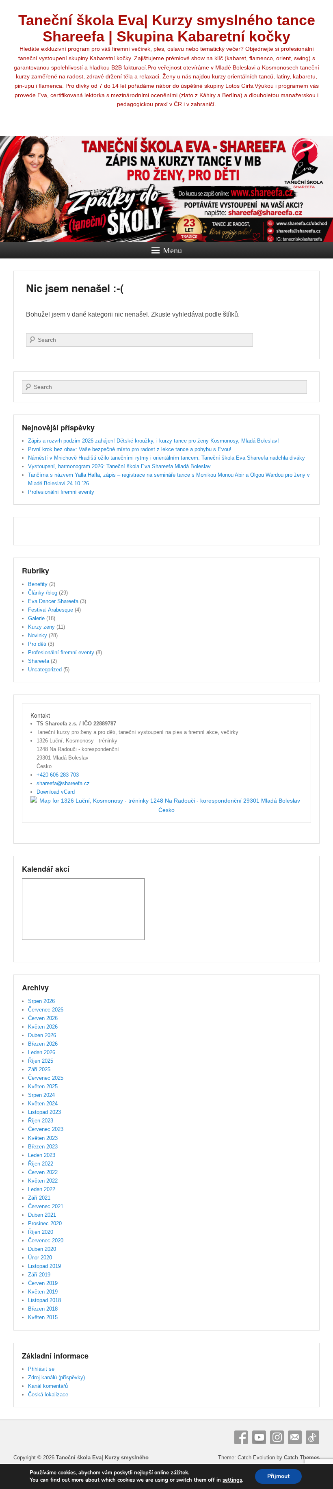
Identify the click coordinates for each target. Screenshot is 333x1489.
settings (232, 1480)
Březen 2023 (43, 1147)
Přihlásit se (41, 1369)
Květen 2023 (43, 1138)
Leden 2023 (41, 1155)
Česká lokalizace (48, 1394)
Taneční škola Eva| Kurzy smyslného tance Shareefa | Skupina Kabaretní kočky (166, 28)
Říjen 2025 (40, 1061)
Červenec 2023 (45, 1129)
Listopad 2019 (44, 1266)
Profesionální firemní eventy (61, 492)
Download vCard (56, 792)
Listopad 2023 (44, 1112)
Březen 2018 (43, 1309)
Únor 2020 (40, 1258)
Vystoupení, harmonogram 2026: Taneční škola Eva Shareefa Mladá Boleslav (119, 466)
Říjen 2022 (40, 1164)
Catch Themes (302, 1457)
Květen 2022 (43, 1181)
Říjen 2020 (40, 1232)
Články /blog (42, 593)
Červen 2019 (43, 1283)
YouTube (259, 1437)
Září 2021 (39, 1198)
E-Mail (295, 1437)
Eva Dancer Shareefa (53, 601)
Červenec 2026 (45, 1010)
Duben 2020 (42, 1249)
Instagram (277, 1437)
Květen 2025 (43, 1086)
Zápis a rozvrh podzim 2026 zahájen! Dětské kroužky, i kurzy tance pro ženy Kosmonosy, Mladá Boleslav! (153, 441)
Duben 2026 (42, 1035)
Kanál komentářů (48, 1386)
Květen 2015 (43, 1317)
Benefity (38, 584)
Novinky (37, 635)
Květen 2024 (43, 1103)
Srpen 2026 (41, 1001)
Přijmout (278, 1476)
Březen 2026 (43, 1044)
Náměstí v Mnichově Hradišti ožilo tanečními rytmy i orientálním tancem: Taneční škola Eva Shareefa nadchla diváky (166, 458)
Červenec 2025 (45, 1078)
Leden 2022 (41, 1189)
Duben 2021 (42, 1215)
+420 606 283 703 (58, 775)
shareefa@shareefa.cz (63, 783)
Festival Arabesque (50, 610)
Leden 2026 (41, 1052)
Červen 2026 (43, 1018)
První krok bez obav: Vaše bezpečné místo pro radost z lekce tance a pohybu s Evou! (129, 449)
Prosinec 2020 (45, 1223)
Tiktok (313, 1437)
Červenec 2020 (45, 1240)
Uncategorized (45, 669)
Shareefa (38, 661)
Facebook (241, 1437)
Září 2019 (39, 1275)
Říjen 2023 (40, 1121)
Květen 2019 (43, 1292)
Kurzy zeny (41, 627)
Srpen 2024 (41, 1095)
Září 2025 (39, 1069)
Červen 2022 (43, 1172)
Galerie (36, 618)
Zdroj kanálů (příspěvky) (56, 1377)
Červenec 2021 (45, 1206)
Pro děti (37, 644)
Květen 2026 (43, 1027)
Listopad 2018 (44, 1300)
